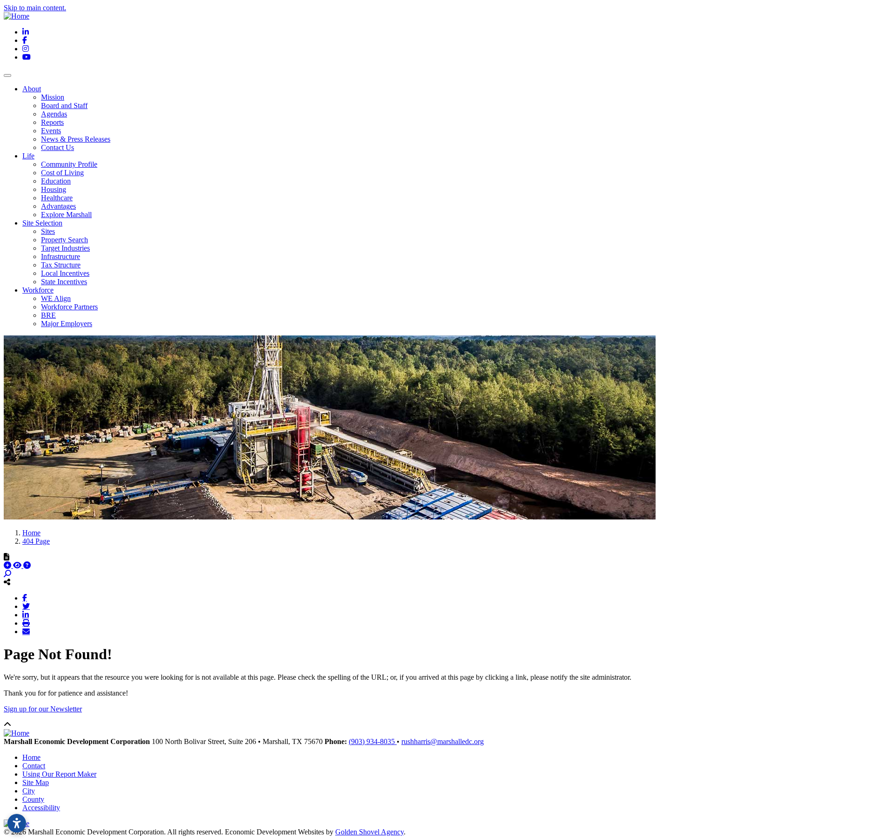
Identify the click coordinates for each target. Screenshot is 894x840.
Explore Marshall (66, 215)
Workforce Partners (69, 307)
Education (56, 181)
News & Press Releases (75, 139)
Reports (52, 122)
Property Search (64, 240)
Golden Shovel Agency (369, 832)
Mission (52, 97)
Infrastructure (60, 256)
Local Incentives (65, 273)
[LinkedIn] (25, 614)
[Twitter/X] (26, 606)
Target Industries (65, 248)
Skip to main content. (35, 8)
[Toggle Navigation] (7, 75)
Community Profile (69, 164)
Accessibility (41, 808)
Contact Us (57, 147)
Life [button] (28, 156)
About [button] (31, 89)
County (33, 799)
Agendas (54, 114)
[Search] (7, 574)
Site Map (35, 782)
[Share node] (7, 582)
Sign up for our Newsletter (43, 709)
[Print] (26, 623)
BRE (48, 315)
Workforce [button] (38, 290)
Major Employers (66, 324)
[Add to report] (8, 565)
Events (51, 131)
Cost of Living (62, 173)
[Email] (26, 631)
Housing (53, 189)
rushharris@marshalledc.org (442, 741)
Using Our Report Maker (59, 774)
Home (31, 757)
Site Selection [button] (42, 223)
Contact (33, 766)
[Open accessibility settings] (16, 823)
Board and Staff (64, 105)
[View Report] (18, 565)
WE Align (56, 298)
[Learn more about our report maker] (27, 565)
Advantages (58, 206)
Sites (48, 231)
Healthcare (57, 198)
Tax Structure (61, 265)
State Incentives (64, 282)
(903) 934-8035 (373, 741)
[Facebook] (24, 597)
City (28, 791)
